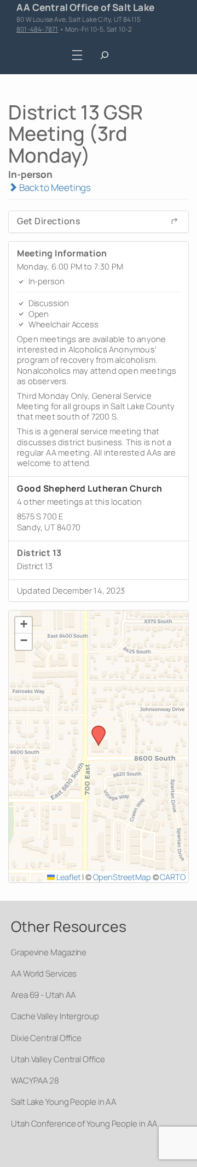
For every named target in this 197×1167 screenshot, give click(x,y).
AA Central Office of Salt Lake (85, 7)
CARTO (173, 876)
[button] (94, 729)
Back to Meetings (54, 187)
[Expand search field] (104, 55)
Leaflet (67, 876)
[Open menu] (77, 54)
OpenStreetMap (122, 876)
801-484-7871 (37, 29)
